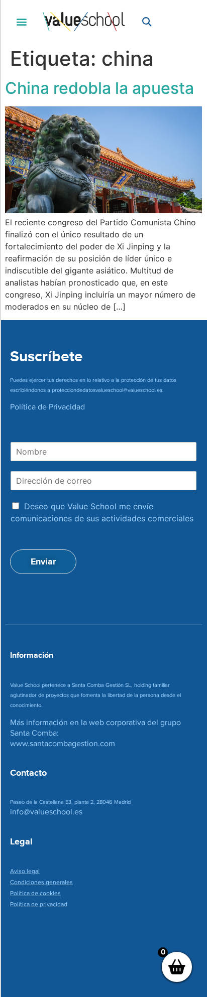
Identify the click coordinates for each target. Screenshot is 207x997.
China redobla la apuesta (99, 88)
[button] (21, 21)
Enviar (43, 561)
